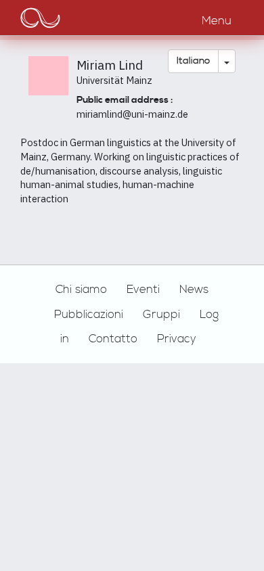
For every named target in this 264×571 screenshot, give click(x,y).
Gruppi (161, 314)
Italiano (193, 61)
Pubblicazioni (88, 314)
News (193, 289)
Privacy (176, 339)
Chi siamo (81, 289)
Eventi (143, 289)
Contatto (113, 339)
